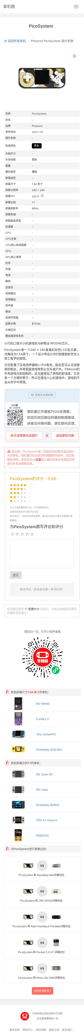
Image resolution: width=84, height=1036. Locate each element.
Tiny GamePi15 (46, 734)
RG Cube (42, 789)
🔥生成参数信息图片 (24, 435)
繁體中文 (33, 609)
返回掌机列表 (65, 435)
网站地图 (41, 1029)
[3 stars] (22, 534)
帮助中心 (28, 1029)
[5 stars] (32, 534)
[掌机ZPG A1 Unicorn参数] (19, 820)
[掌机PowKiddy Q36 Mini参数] (19, 749)
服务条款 (14, 1029)
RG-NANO (43, 703)
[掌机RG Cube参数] (19, 789)
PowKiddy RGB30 (47, 805)
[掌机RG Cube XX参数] (19, 774)
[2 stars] (17, 534)
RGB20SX (42, 835)
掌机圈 (9, 6)
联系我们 (67, 1029)
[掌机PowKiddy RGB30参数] (19, 804)
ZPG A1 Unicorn (46, 820)
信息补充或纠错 (43, 395)
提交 (16, 575)
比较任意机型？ (43, 990)
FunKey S (42, 719)
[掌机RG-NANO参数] (19, 703)
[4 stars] (27, 534)
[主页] (26, 1014)
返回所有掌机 (16, 41)
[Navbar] (76, 6)
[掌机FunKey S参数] (19, 718)
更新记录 (54, 1029)
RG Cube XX (44, 774)
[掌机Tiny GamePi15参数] (19, 734)
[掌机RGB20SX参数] (19, 835)
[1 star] (12, 534)
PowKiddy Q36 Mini (49, 749)
